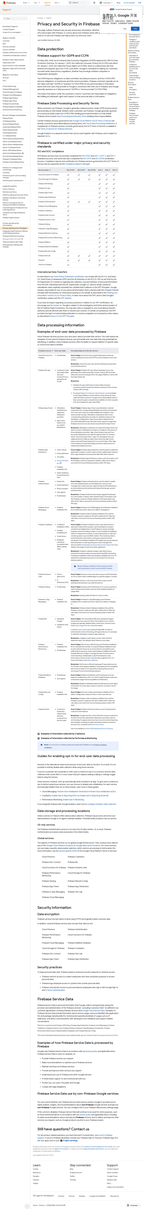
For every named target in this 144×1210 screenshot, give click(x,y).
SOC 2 (103, 156)
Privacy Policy (99, 724)
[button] (78, 733)
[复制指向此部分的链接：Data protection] (66, 49)
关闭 (124, 29)
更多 (56, 3)
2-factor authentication (55, 990)
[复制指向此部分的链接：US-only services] (57, 825)
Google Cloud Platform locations (59, 845)
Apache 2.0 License (61, 1149)
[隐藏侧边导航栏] (27, 1206)
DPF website (66, 298)
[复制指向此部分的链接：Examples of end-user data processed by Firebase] (108, 332)
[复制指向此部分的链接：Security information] (73, 908)
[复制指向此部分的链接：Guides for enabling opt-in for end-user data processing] (39, 760)
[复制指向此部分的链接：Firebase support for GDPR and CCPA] (91, 56)
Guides (35, 1169)
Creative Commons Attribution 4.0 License (97, 1147)
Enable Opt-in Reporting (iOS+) (64, 796)
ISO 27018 (100, 159)
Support (47, 3)
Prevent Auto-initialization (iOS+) (102, 791)
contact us (57, 305)
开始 (135, 29)
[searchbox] (15, 18)
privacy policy (91, 1051)
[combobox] (79, 3)
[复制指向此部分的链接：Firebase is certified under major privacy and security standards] (53, 146)
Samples (36, 1176)
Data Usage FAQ (81, 626)
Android (61, 1196)
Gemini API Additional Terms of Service (99, 729)
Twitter (72, 1176)
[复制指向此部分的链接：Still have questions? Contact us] (91, 1129)
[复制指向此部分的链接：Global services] (56, 838)
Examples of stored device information (97, 545)
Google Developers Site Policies (93, 1149)
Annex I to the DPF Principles (62, 316)
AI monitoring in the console (97, 393)
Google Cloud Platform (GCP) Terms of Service (92, 121)
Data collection (92, 660)
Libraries (36, 1180)
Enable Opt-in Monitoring (73, 800)
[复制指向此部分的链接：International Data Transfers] (69, 272)
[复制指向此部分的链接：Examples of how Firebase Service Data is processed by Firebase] (51, 1046)
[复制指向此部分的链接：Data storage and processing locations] (92, 811)
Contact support (113, 1169)
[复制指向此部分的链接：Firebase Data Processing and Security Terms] (101, 103)
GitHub (35, 1183)
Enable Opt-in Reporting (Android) (94, 796)
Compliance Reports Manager (77, 164)
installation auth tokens (79, 630)
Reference (36, 1173)
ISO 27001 (86, 156)
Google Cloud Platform (97, 1196)
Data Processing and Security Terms (71, 116)
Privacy (41, 1205)
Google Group (112, 1176)
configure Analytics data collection (102, 804)
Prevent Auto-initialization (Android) (72, 791)
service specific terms (68, 851)
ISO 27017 (87, 159)
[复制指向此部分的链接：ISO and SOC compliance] (66, 151)
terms (47, 136)
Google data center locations (88, 845)
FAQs (109, 1183)
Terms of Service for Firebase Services (56, 129)
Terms (35, 1205)
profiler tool (90, 677)
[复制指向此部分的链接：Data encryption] (62, 914)
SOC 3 (112, 156)
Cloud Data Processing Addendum (100, 123)
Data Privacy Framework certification (69, 276)
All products (114, 1196)
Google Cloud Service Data (93, 1011)
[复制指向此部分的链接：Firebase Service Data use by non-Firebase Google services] (39, 1097)
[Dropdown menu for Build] (29, 2)
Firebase (40, 18)
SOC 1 (96, 156)
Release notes (112, 1180)
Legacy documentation (115, 1187)
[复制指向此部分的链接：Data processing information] (86, 325)
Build (25, 3)
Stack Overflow (112, 1173)
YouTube (73, 1180)
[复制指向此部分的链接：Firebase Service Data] (75, 999)
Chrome (71, 1196)
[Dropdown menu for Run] (39, 2)
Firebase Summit (76, 1173)
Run (35, 3)
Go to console (129, 3)
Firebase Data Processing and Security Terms (102, 1035)
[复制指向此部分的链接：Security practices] (64, 967)
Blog (118, 3)
